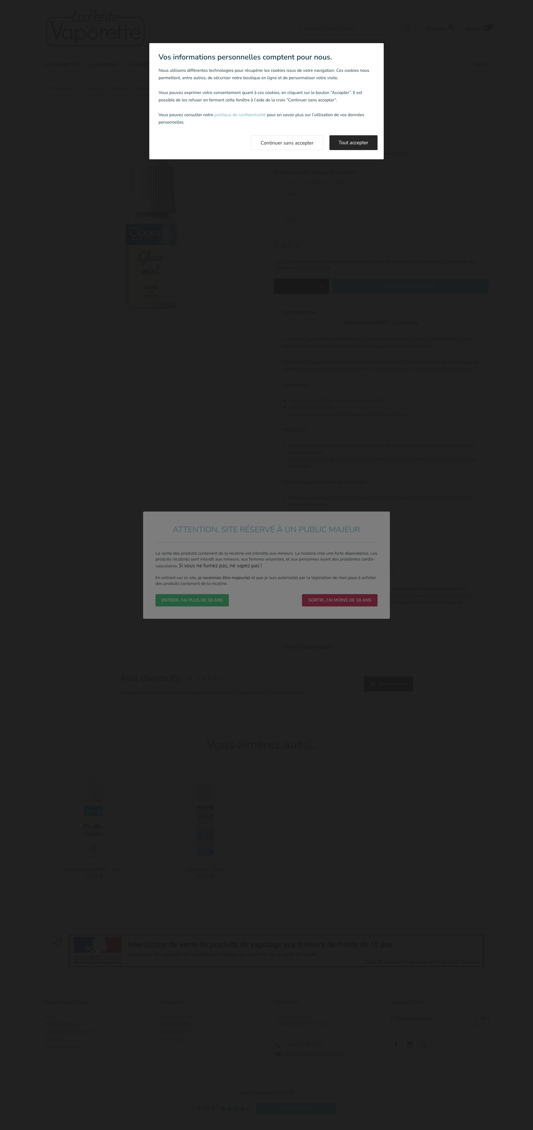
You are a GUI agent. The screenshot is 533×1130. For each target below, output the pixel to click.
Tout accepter (354, 142)
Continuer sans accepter (287, 143)
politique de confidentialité (240, 115)
